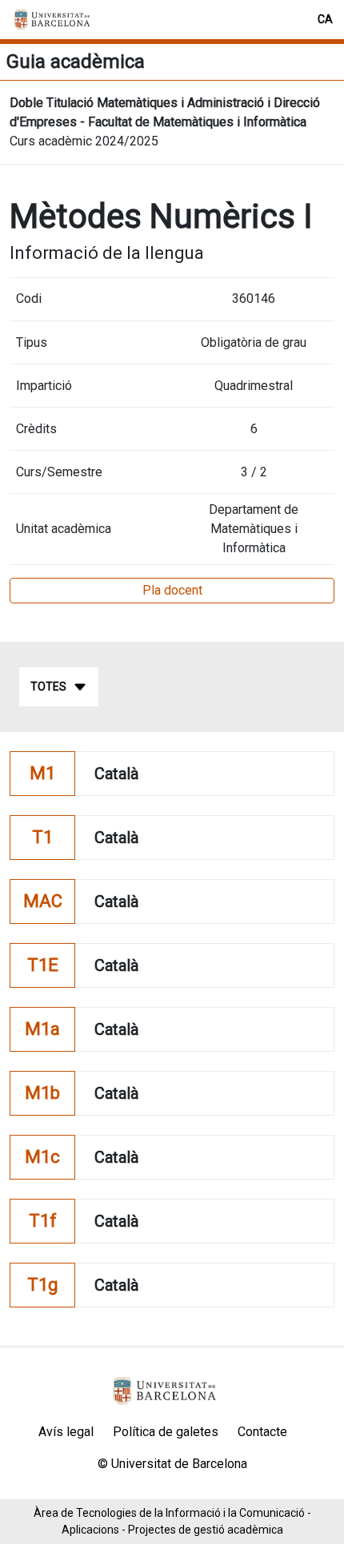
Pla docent (172, 590)
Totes (48, 686)
